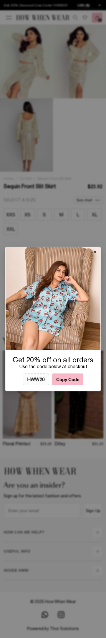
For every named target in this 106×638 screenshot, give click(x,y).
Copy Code (67, 379)
